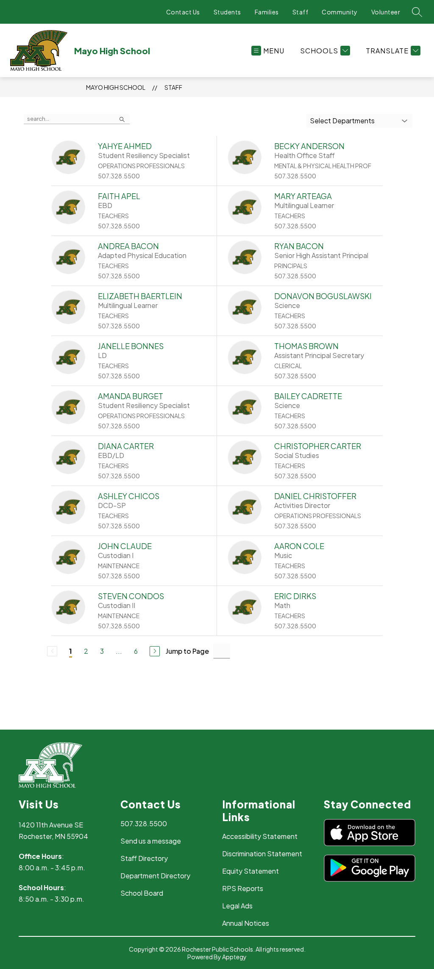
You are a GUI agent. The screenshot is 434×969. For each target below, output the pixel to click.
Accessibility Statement (260, 836)
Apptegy (234, 957)
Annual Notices (245, 923)
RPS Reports (242, 888)
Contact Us (183, 12)
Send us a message (150, 840)
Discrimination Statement (262, 853)
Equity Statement (250, 870)
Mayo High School (115, 87)
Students (227, 12)
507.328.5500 (143, 823)
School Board (141, 892)
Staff (300, 12)
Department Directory (155, 875)
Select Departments (342, 120)
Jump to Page (187, 651)
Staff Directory (144, 858)
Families (267, 12)
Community (340, 12)
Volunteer (386, 12)
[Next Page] (155, 651)
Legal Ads (237, 905)
